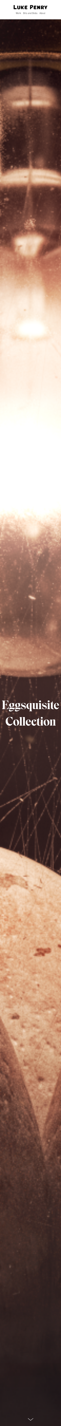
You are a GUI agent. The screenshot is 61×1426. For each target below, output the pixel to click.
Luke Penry (30, 8)
